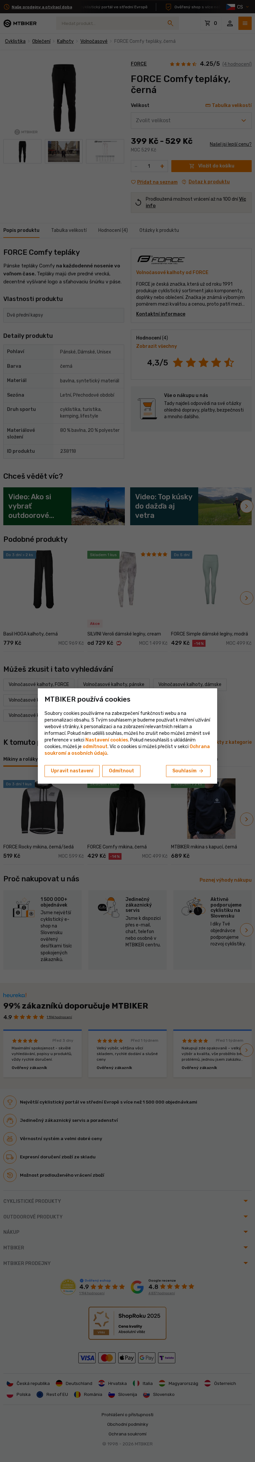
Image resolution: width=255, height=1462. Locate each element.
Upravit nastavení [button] (72, 771)
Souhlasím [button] (188, 771)
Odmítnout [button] (121, 771)
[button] (95, 746)
